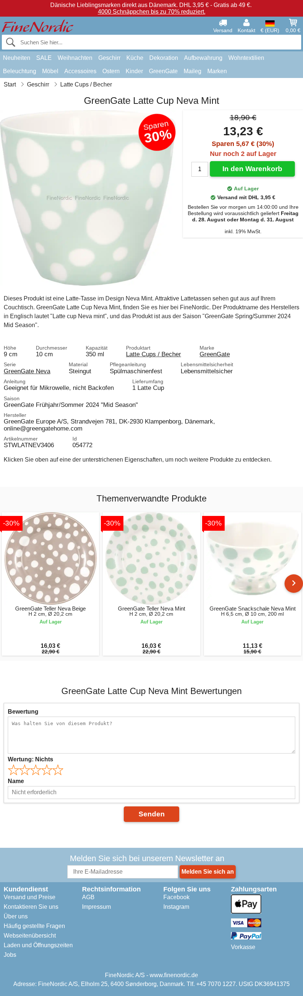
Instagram (176, 907)
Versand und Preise (29, 897)
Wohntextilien (246, 58)
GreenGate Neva (27, 371)
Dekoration (163, 58)
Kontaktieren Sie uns (31, 907)
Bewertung (23, 711)
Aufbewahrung (203, 58)
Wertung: (30, 759)
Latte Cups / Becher (153, 354)
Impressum (96, 907)
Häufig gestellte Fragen (34, 926)
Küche (134, 58)
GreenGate (163, 71)
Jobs (10, 955)
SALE (44, 58)
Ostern (111, 71)
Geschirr (109, 58)
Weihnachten (75, 58)
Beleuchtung (19, 71)
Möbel (50, 71)
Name (16, 781)
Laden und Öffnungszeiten (38, 945)
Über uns (16, 916)
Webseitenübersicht (30, 935)
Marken (217, 71)
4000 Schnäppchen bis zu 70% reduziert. (151, 12)
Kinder (134, 71)
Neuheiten (16, 58)
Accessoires (80, 71)
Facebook (176, 897)
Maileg (192, 71)
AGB (88, 897)
